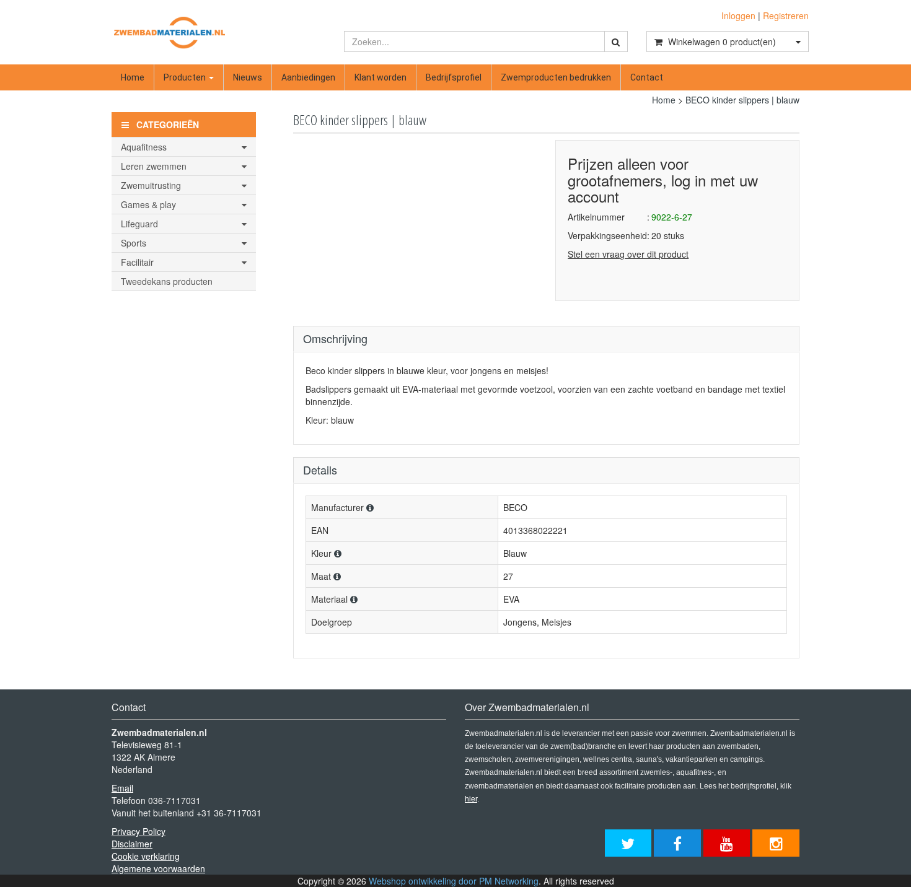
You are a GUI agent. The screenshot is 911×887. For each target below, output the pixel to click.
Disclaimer (132, 843)
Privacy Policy (138, 831)
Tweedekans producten (167, 281)
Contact (646, 77)
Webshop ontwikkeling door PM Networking (454, 881)
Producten (186, 77)
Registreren (786, 15)
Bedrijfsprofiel (454, 77)
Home (132, 77)
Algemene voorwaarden (158, 868)
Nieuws (247, 77)
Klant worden (380, 77)
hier (471, 799)
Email (122, 788)
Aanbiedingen (308, 77)
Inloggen (738, 15)
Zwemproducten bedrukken (556, 77)
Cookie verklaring (146, 856)
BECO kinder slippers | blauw (742, 100)
